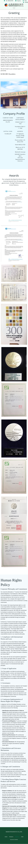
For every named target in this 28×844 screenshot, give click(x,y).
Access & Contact (14, 839)
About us (17, 836)
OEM (22, 836)
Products (11, 836)
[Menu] (14, 8)
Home (6, 836)
